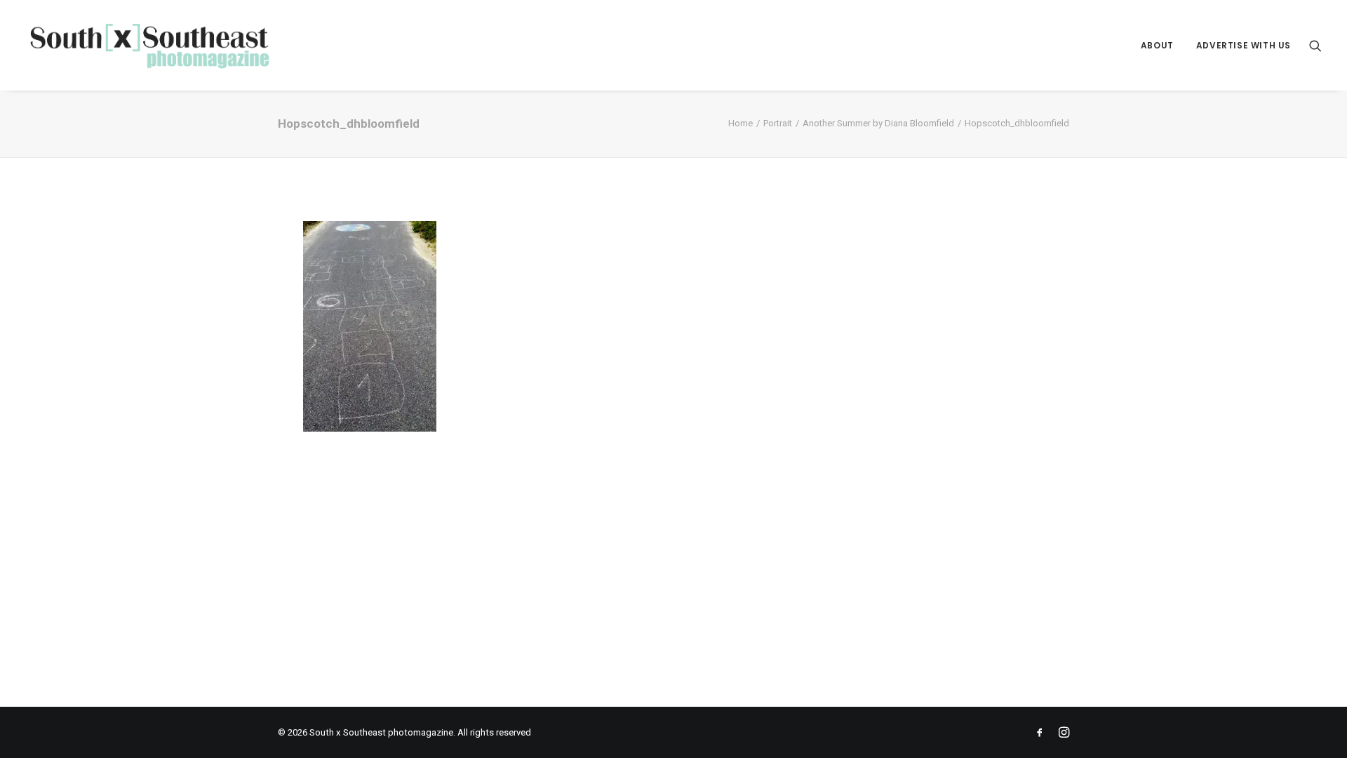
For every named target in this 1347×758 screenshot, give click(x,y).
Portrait (777, 123)
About (1157, 45)
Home (740, 123)
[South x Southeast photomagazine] (149, 45)
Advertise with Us (1243, 45)
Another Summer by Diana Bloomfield (878, 123)
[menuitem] (1157, 45)
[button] (1315, 45)
